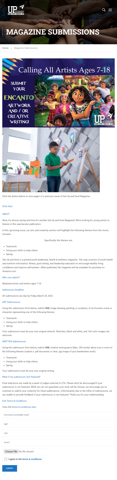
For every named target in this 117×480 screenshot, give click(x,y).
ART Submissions (11, 302)
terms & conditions (32, 459)
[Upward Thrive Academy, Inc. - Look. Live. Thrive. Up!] (16, 10)
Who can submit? (11, 277)
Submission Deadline (13, 289)
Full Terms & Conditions (14, 401)
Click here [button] (7, 206)
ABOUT (6, 214)
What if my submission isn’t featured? (21, 377)
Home (5, 48)
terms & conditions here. (24, 407)
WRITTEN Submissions (14, 341)
